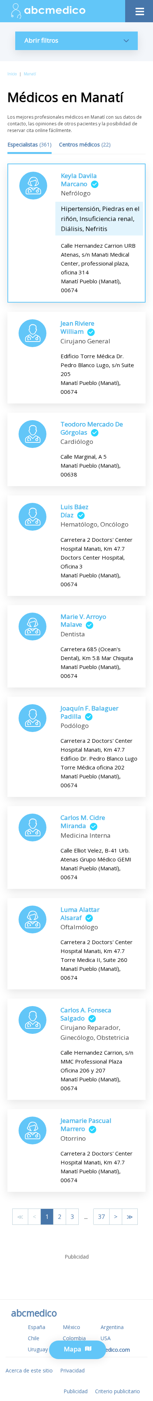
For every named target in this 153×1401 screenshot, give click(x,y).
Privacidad (72, 1370)
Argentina (112, 1327)
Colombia (74, 1338)
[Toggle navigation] (139, 9)
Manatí (30, 73)
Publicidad (76, 1391)
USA (106, 1338)
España (36, 1327)
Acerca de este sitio (29, 1370)
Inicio (12, 73)
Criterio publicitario (117, 1391)
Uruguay (38, 1349)
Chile (33, 1338)
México (71, 1327)
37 (101, 1217)
